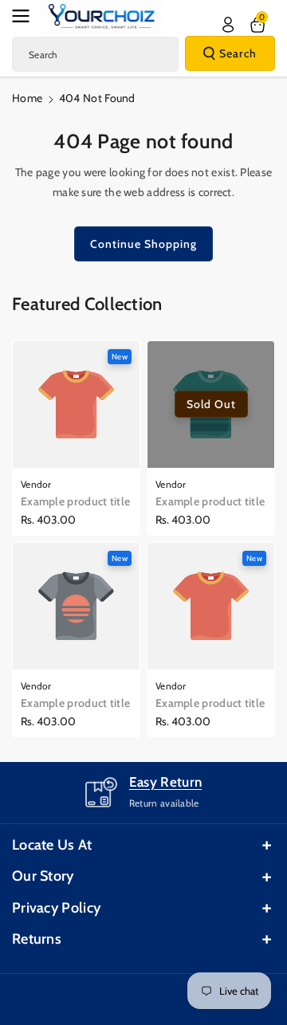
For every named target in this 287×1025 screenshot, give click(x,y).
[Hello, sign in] (228, 24)
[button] (25, 15)
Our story (43, 876)
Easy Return (165, 782)
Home (27, 98)
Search (238, 53)
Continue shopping (143, 244)
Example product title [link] (75, 501)
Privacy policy (56, 908)
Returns (36, 939)
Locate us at (52, 845)
